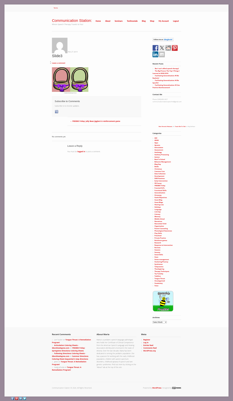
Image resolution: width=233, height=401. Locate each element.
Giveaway (158, 195)
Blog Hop (157, 164)
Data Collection (160, 174)
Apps (156, 143)
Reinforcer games (160, 240)
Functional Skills (160, 190)
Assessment (158, 150)
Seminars (119, 21)
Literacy (157, 214)
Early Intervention (161, 181)
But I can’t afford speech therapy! (167, 68)
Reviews (157, 248)
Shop (152, 21)
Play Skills (158, 233)
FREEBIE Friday (159, 186)
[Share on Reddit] (168, 48)
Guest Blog (158, 200)
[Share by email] (162, 54)
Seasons (157, 250)
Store (156, 257)
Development (159, 176)
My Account (164, 21)
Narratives (158, 221)
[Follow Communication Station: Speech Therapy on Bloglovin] (163, 40)
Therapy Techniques (161, 271)
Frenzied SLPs (159, 188)
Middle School (159, 219)
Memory (157, 216)
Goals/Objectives (160, 197)
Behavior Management (162, 162)
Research (157, 243)
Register (146, 340)
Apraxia (157, 145)
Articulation (158, 147)
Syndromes (158, 264)
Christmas (158, 169)
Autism (157, 157)
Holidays (157, 207)
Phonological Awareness (163, 231)
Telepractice (158, 267)
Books (156, 166)
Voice (156, 286)
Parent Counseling (161, 228)
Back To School (159, 159)
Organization (159, 226)
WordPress (156, 388)
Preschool (158, 236)
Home (98, 21)
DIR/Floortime (159, 178)
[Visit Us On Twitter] (25, 399)
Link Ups (157, 212)
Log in (145, 342)
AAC (155, 138)
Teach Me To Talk (180, 126)
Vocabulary (158, 283)
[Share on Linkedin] (155, 54)
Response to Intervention (163, 245)
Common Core (159, 171)
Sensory (157, 252)
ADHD (156, 140)
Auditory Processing (161, 155)
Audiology (158, 152)
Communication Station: (72, 20)
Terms (56, 8)
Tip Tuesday (158, 274)
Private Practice (160, 238)
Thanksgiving (159, 269)
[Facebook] (57, 111)
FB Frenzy (158, 183)
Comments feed (150, 348)
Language (158, 209)
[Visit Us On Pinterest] (17, 399)
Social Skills (158, 255)
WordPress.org (149, 351)
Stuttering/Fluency (161, 262)
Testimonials (132, 21)
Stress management (161, 259)
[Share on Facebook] (155, 48)
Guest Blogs (158, 202)
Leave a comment (58, 63)
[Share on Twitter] (162, 48)
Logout (176, 21)
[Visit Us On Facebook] (13, 399)
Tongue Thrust (159, 278)
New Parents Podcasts (165, 126)
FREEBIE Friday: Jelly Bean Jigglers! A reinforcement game (95, 121)
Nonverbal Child (160, 224)
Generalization (159, 193)
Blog (144, 21)
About (107, 21)
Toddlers (157, 276)
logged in (81, 151)
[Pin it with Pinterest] (175, 48)
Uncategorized (159, 281)
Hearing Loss (159, 205)
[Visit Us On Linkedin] (21, 399)
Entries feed (148, 345)
